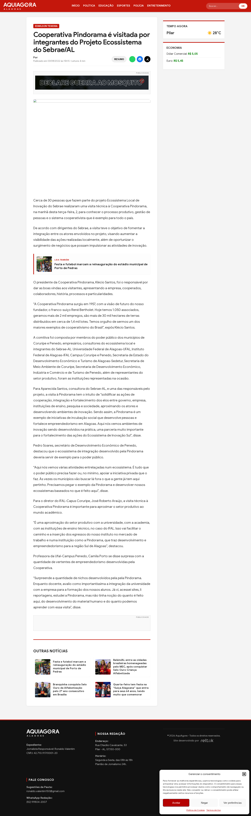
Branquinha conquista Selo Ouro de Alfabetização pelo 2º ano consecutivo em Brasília (70, 689)
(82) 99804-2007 (36, 802)
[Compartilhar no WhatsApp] (132, 59)
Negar (204, 802)
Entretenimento (159, 5)
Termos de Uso (213, 810)
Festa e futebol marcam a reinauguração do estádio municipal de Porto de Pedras (69, 666)
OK (243, 6)
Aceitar (176, 802)
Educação (106, 5)
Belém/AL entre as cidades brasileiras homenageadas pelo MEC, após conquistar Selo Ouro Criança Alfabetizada (130, 666)
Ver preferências (233, 802)
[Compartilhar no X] (147, 59)
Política (89, 5)
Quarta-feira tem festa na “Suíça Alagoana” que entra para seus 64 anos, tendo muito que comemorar (131, 689)
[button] (244, 774)
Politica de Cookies (195, 810)
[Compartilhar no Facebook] (140, 59)
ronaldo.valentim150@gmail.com (45, 791)
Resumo (119, 59)
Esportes (123, 5)
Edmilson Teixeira (46, 26)
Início (76, 5)
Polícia (139, 5)
